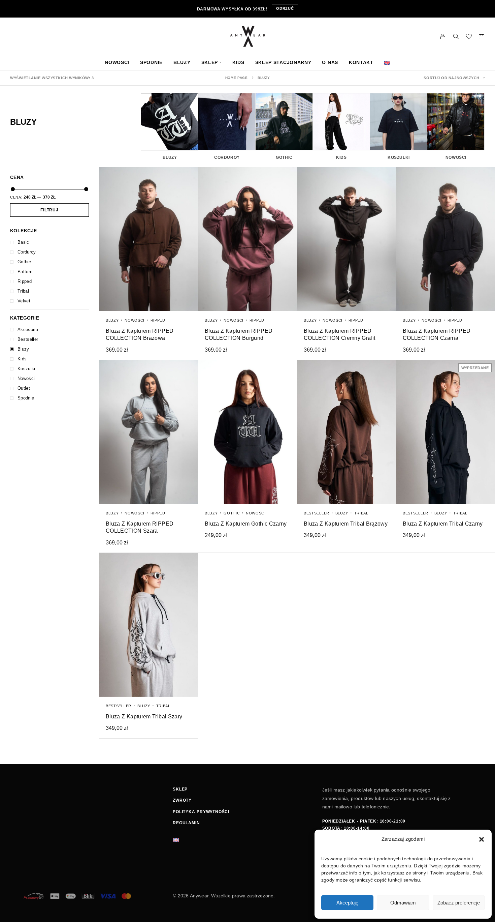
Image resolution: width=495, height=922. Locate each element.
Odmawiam (403, 902)
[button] (481, 839)
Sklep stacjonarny (283, 62)
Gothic (24, 261)
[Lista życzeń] (469, 37)
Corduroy (27, 252)
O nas (330, 62)
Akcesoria (28, 329)
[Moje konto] (443, 36)
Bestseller (28, 339)
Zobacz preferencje (458, 902)
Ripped (25, 281)
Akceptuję (347, 902)
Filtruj (49, 210)
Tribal (23, 291)
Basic (23, 242)
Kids (238, 62)
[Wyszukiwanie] (456, 36)
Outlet (24, 388)
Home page (236, 78)
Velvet (24, 300)
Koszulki (26, 368)
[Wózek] (481, 37)
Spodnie (151, 62)
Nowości (117, 62)
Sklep (209, 62)
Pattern (25, 271)
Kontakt (361, 62)
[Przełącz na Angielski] (387, 62)
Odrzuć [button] (285, 8)
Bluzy (182, 62)
